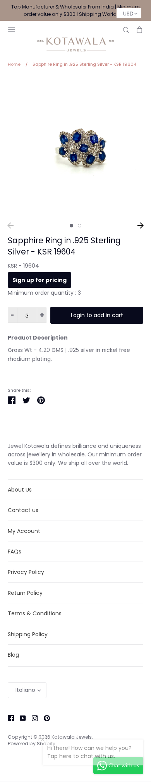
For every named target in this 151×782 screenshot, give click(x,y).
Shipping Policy (28, 634)
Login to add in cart (97, 315)
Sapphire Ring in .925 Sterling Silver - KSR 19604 (64, 246)
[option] (75, 147)
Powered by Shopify (31, 743)
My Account (24, 531)
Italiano (25, 690)
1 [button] (71, 225)
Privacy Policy (26, 572)
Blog (13, 655)
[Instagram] (32, 718)
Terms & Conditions (35, 613)
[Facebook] (8, 718)
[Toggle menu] (11, 29)
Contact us (23, 510)
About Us (20, 489)
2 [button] (79, 225)
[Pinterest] (44, 718)
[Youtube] (20, 718)
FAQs (14, 551)
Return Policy (25, 593)
